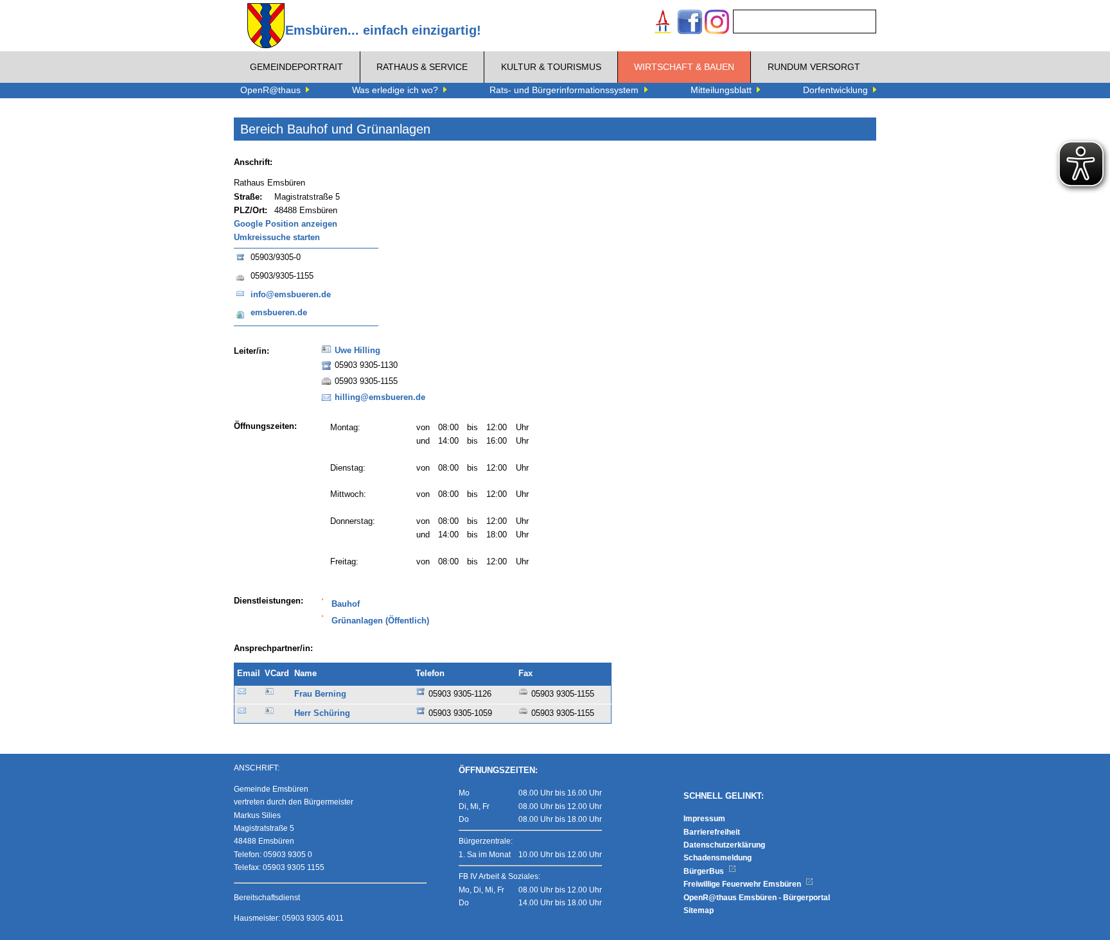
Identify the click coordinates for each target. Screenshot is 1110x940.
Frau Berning (320, 694)
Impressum (704, 818)
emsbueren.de (279, 312)
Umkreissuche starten (277, 237)
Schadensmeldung (717, 857)
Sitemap (698, 910)
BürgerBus (704, 871)
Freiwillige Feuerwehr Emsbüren (743, 884)
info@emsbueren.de (291, 294)
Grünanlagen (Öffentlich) (380, 620)
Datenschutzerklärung (724, 844)
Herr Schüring (322, 713)
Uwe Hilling (357, 350)
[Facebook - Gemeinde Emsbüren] (689, 23)
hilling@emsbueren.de (380, 397)
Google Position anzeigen (285, 224)
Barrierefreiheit (711, 832)
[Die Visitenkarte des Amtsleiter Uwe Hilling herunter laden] (326, 353)
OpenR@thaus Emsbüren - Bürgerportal (756, 897)
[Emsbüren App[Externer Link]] (662, 23)
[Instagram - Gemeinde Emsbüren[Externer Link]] (716, 23)
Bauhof (345, 604)
